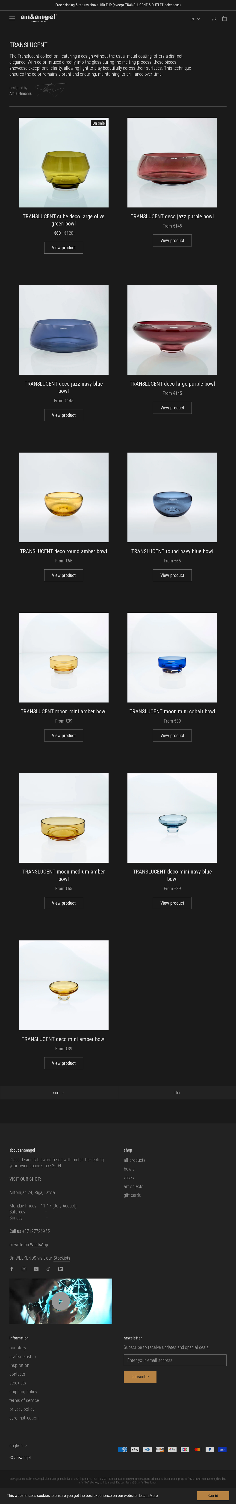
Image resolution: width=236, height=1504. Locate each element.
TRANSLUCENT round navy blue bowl (172, 551)
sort (56, 1092)
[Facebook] (11, 1269)
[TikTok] (48, 1269)
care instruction (23, 1418)
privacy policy (21, 1409)
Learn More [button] (148, 1496)
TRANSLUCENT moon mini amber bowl (64, 711)
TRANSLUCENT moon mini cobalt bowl (172, 711)
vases (129, 1177)
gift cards (132, 1195)
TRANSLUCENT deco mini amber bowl (64, 1039)
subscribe (140, 1376)
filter (177, 1092)
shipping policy (23, 1391)
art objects (133, 1186)
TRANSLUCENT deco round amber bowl (63, 551)
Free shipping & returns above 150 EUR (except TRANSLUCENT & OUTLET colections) (118, 5)
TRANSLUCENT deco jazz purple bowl (172, 216)
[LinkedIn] (60, 1269)
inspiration (19, 1365)
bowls (129, 1169)
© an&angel (20, 1457)
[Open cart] (224, 18)
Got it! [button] (213, 1496)
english (16, 1445)
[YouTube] (36, 1269)
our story (17, 1348)
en (193, 18)
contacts (17, 1374)
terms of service (24, 1400)
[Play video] (61, 1301)
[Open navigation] (12, 18)
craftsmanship (22, 1356)
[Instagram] (24, 1269)
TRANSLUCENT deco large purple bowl (172, 384)
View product (64, 247)
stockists (17, 1383)
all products (134, 1160)
